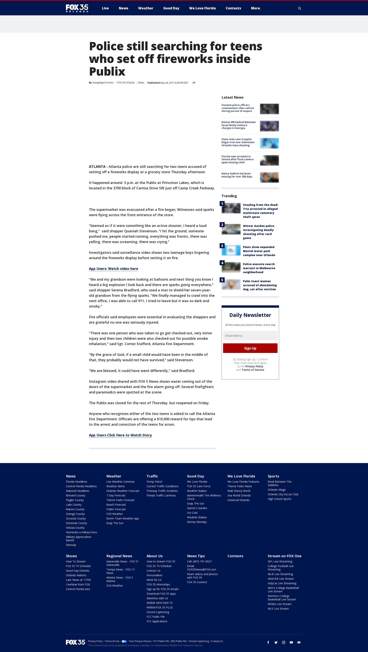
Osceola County (76, 518)
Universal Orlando (239, 500)
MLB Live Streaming (280, 574)
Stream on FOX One (284, 556)
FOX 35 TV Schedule (78, 566)
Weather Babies (197, 491)
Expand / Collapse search (299, 8)
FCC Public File (156, 616)
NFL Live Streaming (280, 561)
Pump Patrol (154, 481)
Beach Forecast (116, 504)
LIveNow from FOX (78, 584)
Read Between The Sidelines (280, 483)
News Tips (196, 556)
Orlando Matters (76, 575)
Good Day (195, 476)
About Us (155, 556)
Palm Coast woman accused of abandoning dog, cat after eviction (260, 285)
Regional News (119, 556)
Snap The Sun (114, 523)
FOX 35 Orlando (126, 82)
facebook (268, 642)
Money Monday (197, 522)
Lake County (73, 504)
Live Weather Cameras (120, 481)
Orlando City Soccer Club (283, 494)
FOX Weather (114, 514)
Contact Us (153, 570)
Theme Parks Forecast (120, 500)
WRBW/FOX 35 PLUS (160, 607)
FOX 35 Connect (197, 582)
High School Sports (279, 499)
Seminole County (76, 523)
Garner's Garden (197, 508)
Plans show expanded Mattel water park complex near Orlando (259, 251)
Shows (71, 556)
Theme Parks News (240, 486)
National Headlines (77, 491)
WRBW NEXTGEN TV (159, 603)
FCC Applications (157, 621)
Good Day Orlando (77, 570)
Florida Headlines (76, 481)
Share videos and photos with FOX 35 (202, 575)
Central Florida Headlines (81, 486)
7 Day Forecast (115, 495)
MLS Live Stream (278, 608)
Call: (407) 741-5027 (199, 561)
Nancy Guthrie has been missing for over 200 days (237, 175)
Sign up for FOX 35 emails (163, 589)
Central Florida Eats (78, 589)
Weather (113, 476)
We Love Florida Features (243, 481)
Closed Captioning (158, 612)
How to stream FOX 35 (161, 561)
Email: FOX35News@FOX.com (201, 567)
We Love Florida (197, 481)
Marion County (75, 509)
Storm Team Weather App (122, 518)
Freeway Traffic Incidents (162, 491)
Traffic (152, 476)
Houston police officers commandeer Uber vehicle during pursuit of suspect (238, 108)
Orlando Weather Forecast (122, 491)
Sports (273, 476)
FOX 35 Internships (158, 584)
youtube (291, 642)
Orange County (75, 514)
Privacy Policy (254, 366)
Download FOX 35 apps (161, 593)
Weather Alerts (115, 486)
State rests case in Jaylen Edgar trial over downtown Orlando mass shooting (238, 142)
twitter (276, 642)
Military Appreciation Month (78, 538)
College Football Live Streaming (281, 567)
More (255, 8)
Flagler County (75, 500)
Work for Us (154, 580)
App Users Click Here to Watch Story (120, 435)
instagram (284, 642)
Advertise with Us (157, 598)
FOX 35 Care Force (198, 486)
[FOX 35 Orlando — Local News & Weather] (78, 8)
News (141, 82)
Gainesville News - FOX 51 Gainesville (122, 563)
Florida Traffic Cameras (161, 495)
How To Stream (76, 561)
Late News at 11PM (78, 580)
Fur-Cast (192, 512)
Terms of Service (253, 370)
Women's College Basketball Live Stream (282, 597)
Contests (235, 556)
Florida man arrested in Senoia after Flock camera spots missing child (238, 159)
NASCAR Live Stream (281, 578)
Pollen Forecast (116, 509)
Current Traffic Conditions (163, 486)
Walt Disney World (239, 491)
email (299, 642)
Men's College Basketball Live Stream (283, 589)
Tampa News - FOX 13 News (120, 571)
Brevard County (75, 495)
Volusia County (75, 527)
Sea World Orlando (239, 495)
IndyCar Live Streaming (282, 583)
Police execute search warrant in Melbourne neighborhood (259, 268)
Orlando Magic (277, 489)
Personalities (155, 575)
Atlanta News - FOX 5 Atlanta (119, 579)
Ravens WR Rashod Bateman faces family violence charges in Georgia (239, 125)
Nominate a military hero (81, 532)
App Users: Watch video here (113, 268)
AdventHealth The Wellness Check (204, 497)
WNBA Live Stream (280, 604)
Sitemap (71, 545)
